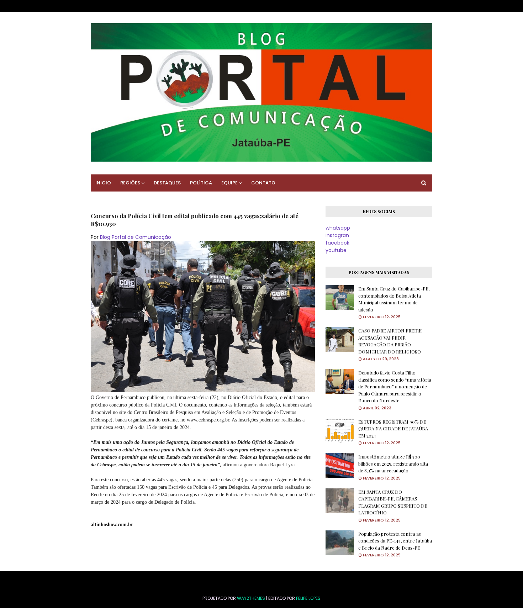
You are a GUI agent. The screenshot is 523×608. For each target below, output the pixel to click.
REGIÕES (130, 182)
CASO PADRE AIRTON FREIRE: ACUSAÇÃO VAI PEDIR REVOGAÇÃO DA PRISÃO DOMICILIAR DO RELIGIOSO (390, 341)
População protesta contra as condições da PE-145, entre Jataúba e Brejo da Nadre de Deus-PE (395, 541)
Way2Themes (251, 598)
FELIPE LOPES (308, 598)
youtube (336, 250)
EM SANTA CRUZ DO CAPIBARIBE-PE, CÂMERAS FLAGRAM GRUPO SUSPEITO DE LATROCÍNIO (392, 502)
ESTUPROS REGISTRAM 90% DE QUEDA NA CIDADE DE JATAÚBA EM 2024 (393, 429)
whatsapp (338, 227)
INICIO (103, 182)
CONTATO (263, 182)
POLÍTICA (201, 182)
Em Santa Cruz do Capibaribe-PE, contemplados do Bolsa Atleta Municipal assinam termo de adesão (393, 299)
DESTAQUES (167, 182)
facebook (337, 242)
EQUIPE (229, 182)
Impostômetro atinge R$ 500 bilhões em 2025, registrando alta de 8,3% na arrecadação (393, 463)
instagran (337, 235)
